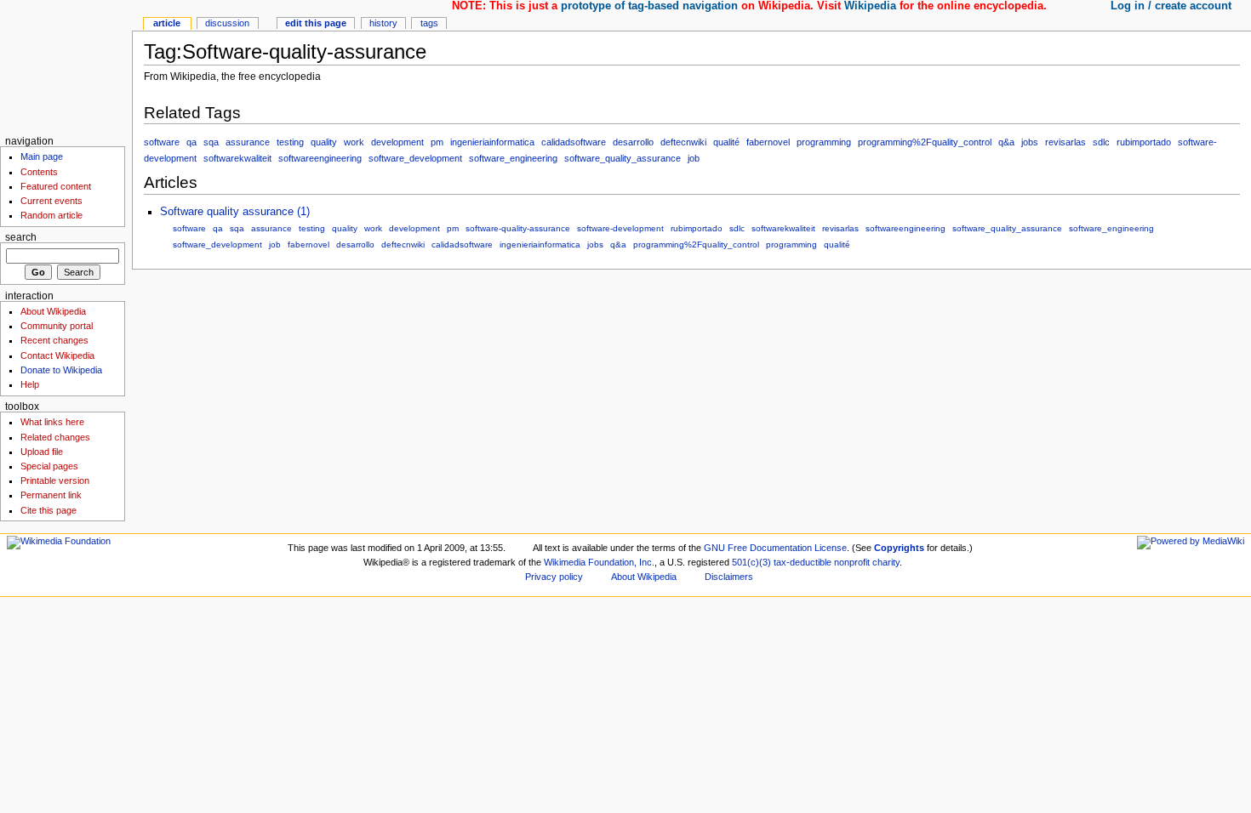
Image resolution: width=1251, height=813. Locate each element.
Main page (41, 156)
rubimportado (1144, 142)
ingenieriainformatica (492, 142)
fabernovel (768, 142)
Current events (51, 201)
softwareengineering (320, 158)
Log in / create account (1171, 6)
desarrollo (633, 142)
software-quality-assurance (518, 228)
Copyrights (899, 548)
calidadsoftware (573, 142)
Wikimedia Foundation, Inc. (599, 562)
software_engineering (513, 158)
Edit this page (315, 23)
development (397, 142)
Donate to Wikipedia (61, 370)
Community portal (56, 326)
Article (166, 23)
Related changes (55, 437)
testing (290, 142)
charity (886, 562)
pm (437, 142)
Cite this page (48, 510)
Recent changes (54, 340)
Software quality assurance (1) (235, 212)
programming (824, 142)
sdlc (1101, 142)
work (354, 142)
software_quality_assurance (622, 158)
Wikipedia (870, 6)
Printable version (54, 480)
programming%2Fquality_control (924, 142)
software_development (415, 158)
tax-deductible (802, 562)
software (162, 142)
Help (29, 384)
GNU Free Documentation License (775, 548)
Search (21, 237)
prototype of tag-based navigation (649, 6)
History (383, 23)
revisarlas (1065, 142)
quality (324, 142)
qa (191, 142)
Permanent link (51, 495)
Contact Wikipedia (57, 355)
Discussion (227, 23)
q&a (1006, 142)
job (694, 158)
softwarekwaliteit (237, 158)
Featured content (55, 186)
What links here (52, 422)
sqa (211, 142)
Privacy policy (554, 576)
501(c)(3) (751, 562)
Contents (39, 172)
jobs (1029, 142)
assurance (248, 142)
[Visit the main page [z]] (66, 66)
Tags (429, 23)
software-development (620, 228)
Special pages (49, 466)
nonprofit (852, 562)
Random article (51, 215)
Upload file (41, 451)
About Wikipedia (53, 311)
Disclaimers (729, 576)
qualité (726, 142)
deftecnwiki (683, 142)
